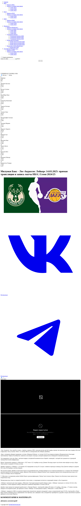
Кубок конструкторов (13, 40)
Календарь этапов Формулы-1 (15, 46)
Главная (6, 2)
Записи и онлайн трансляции (15, 6)
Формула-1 (7, 26)
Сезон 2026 (13, 30)
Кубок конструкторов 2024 (17, 44)
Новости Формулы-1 (12, 27)
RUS (5, 379)
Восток (4, 75)
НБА (5, 3)
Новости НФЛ (11, 20)
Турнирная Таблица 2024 (17, 38)
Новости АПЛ (11, 50)
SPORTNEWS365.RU (14, 504)
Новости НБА (11, 4)
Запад (10, 75)
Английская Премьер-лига (11, 48)
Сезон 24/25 (13, 10)
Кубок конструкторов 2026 (17, 41)
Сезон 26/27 (13, 7)
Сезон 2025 (13, 31)
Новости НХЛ (11, 13)
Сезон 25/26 (13, 9)
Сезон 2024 (13, 33)
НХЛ (5, 12)
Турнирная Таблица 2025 (17, 37)
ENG (2, 379)
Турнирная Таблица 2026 (17, 36)
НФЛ (5, 19)
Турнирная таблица (12, 34)
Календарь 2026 (14, 47)
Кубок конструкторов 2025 (17, 43)
